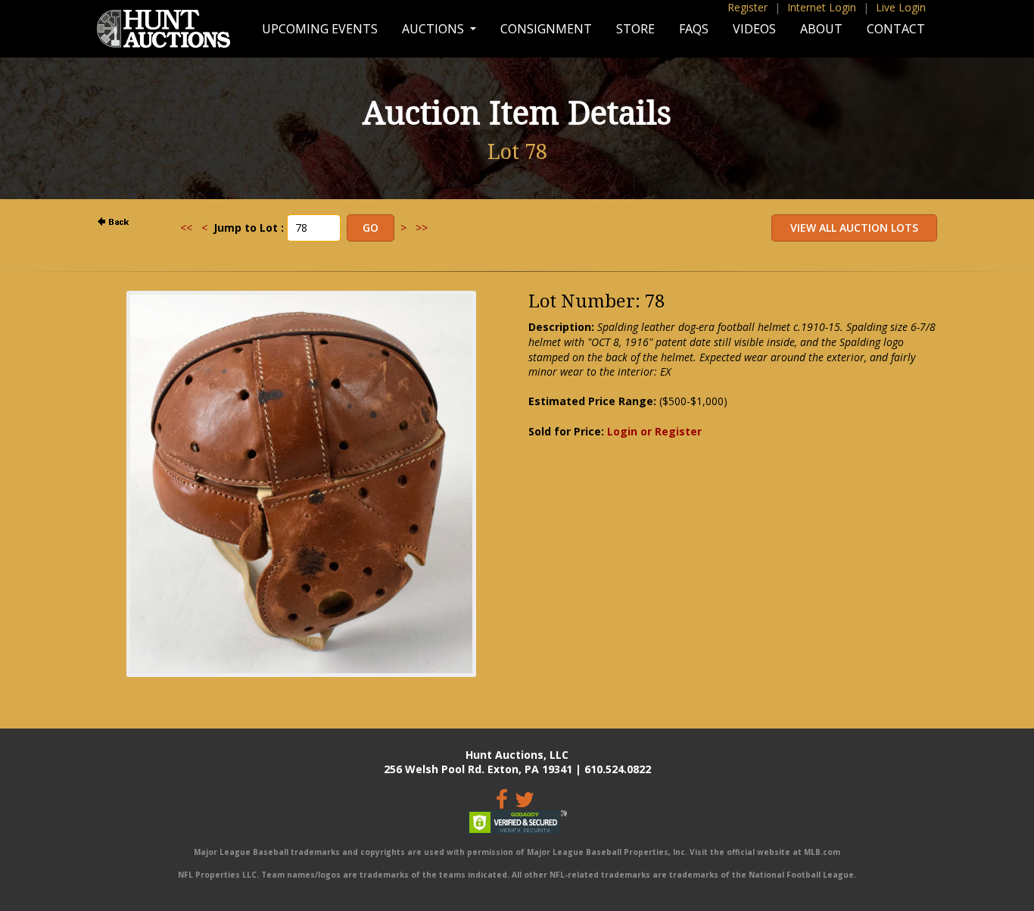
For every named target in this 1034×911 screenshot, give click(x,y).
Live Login (901, 7)
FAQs (694, 28)
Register (747, 7)
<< (186, 227)
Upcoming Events (320, 28)
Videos (754, 28)
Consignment (546, 28)
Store (635, 28)
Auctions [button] (434, 28)
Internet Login (821, 7)
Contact (896, 28)
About (821, 28)
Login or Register (654, 431)
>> (422, 227)
